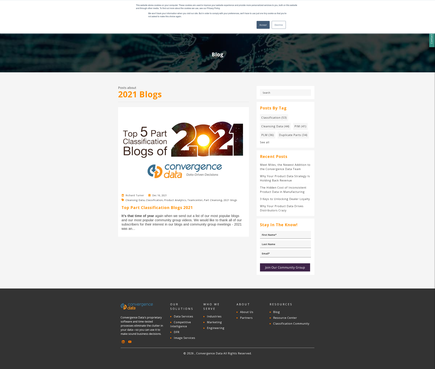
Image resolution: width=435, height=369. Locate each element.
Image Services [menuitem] (184, 338)
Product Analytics (175, 200)
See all (264, 142)
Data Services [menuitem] (183, 316)
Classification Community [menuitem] (291, 323)
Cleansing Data (135, 200)
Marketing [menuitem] (214, 322)
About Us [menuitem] (246, 312)
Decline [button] (279, 24)
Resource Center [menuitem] (285, 318)
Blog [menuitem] (276, 312)
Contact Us (431, 37)
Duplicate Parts (293, 135)
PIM (300, 126)
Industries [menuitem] (214, 316)
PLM (267, 135)
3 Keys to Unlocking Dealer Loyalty (285, 199)
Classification (154, 200)
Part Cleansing (213, 200)
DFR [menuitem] (176, 332)
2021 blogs (230, 200)
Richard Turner (135, 195)
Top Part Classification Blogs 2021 (157, 207)
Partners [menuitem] (246, 318)
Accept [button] (263, 24)
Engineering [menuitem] (215, 328)
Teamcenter (195, 200)
